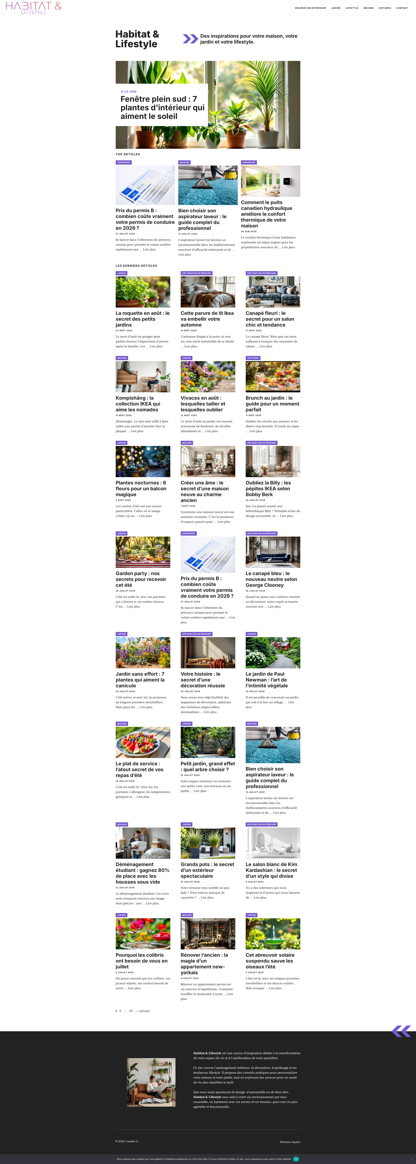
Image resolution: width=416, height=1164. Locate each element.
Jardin (335, 8)
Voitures (385, 8)
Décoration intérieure (310, 8)
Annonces (123, 162)
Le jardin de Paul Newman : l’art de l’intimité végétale (267, 679)
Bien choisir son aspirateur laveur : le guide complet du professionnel (202, 219)
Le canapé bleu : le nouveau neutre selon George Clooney (271, 579)
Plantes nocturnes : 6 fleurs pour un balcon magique (141, 488)
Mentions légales (290, 1142)
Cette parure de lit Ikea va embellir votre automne (207, 319)
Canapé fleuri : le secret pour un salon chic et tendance (270, 319)
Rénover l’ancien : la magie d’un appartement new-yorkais (204, 963)
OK (296, 1159)
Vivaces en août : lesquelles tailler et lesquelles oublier (203, 403)
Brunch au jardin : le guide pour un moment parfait (272, 403)
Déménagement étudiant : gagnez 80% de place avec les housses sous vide (142, 873)
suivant (142, 1011)
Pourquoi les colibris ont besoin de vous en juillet (142, 961)
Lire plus (149, 249)
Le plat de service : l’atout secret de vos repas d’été (139, 769)
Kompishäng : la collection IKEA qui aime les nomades (138, 403)
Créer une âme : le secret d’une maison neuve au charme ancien (205, 491)
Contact (402, 8)
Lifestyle (352, 8)
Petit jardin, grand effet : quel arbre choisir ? (208, 766)
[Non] (412, 1159)
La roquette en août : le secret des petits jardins (143, 319)
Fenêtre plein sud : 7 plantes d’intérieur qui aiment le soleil (163, 107)
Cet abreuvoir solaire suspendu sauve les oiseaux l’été (270, 961)
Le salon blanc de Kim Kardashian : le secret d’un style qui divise (271, 870)
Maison (369, 8)
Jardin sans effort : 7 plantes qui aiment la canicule (140, 679)
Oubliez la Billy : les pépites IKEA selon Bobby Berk (268, 488)
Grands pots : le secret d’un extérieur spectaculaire (207, 870)
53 (131, 1011)
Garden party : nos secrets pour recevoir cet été (141, 579)
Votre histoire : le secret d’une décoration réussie (203, 679)
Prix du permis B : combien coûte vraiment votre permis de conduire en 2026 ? (145, 219)
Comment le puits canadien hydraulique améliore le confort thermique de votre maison (266, 214)
